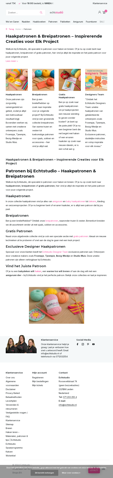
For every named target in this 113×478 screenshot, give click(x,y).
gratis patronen (80, 236)
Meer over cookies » (71, 473)
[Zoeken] (41, 12)
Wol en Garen (12, 21)
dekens (92, 201)
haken (38, 271)
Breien (9, 428)
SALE (102, 21)
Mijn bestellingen (40, 381)
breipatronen (51, 220)
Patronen (53, 21)
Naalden (26, 21)
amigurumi (57, 201)
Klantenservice (100, 3)
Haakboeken (39, 21)
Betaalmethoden (14, 397)
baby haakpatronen (75, 201)
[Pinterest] (88, 344)
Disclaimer (11, 389)
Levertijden (11, 401)
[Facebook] (77, 344)
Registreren (38, 377)
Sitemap (10, 424)
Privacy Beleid (13, 393)
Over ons (10, 377)
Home (18, 29)
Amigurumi (78, 21)
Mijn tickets (37, 385)
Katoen (9, 451)
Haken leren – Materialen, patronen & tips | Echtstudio (17, 436)
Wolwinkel (11, 455)
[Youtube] (93, 344)
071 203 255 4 (70, 397)
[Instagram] (83, 344)
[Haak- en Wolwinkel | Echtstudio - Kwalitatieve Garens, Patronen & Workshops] (56, 12)
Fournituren (91, 21)
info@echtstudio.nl (68, 405)
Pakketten (65, 21)
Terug (11, 29)
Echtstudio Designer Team (55, 252)
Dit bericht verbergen (44, 473)
